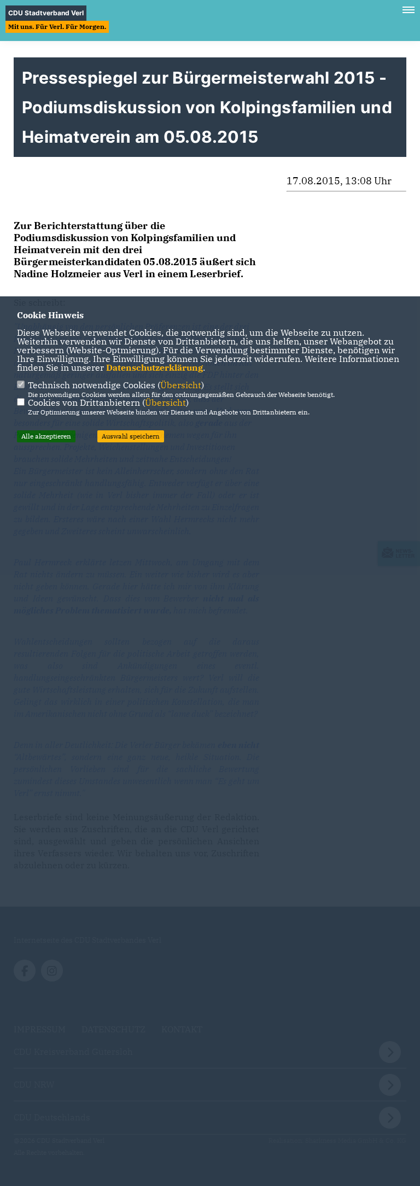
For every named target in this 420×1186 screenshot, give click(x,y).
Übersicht (180, 384)
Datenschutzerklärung (154, 367)
